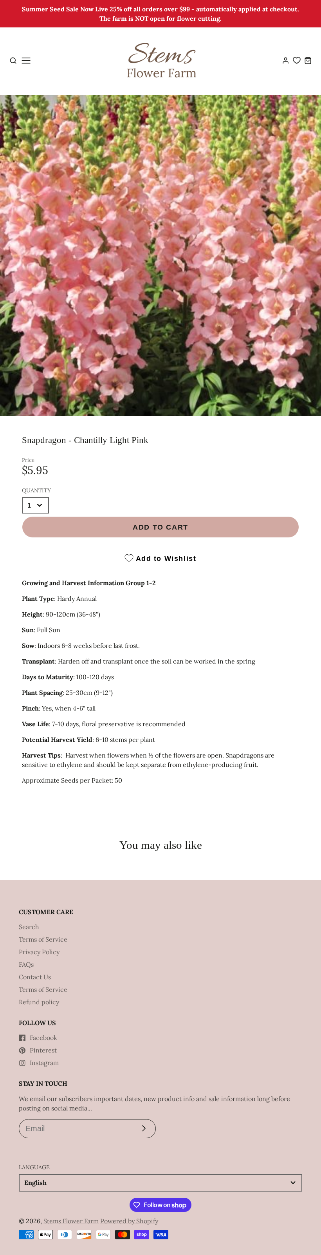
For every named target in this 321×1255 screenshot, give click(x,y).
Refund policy (39, 1002)
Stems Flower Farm (71, 1221)
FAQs (26, 964)
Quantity (36, 490)
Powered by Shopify (129, 1221)
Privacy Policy (39, 952)
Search (29, 927)
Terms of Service (43, 939)
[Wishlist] (296, 60)
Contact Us (35, 977)
